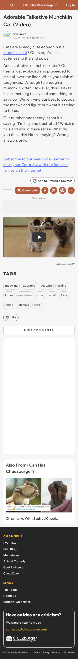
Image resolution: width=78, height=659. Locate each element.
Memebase (11, 555)
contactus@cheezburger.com (26, 629)
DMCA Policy (68, 652)
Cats (64, 295)
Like (13, 317)
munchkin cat (15, 52)
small (52, 295)
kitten (9, 295)
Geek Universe (13, 567)
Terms (37, 652)
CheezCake (11, 573)
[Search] (12, 5)
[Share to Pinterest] (62, 190)
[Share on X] (53, 190)
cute (40, 295)
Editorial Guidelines (17, 602)
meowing (11, 285)
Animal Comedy (14, 561)
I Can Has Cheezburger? (40, 5)
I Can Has (9, 543)
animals (24, 305)
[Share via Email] (71, 190)
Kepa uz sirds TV (67, 264)
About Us (9, 596)
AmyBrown (19, 33)
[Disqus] (39, 398)
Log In (70, 5)
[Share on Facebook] (44, 190)
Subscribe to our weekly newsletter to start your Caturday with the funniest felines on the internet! (36, 165)
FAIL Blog (10, 549)
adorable (29, 285)
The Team (10, 590)
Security (56, 652)
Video (9, 305)
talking (61, 285)
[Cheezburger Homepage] (39, 639)
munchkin (25, 295)
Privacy (46, 652)
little (37, 305)
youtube (46, 285)
